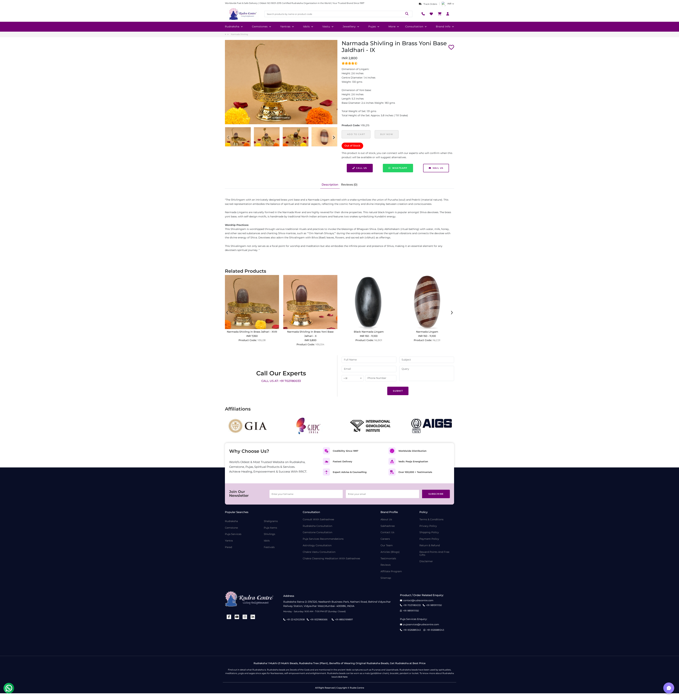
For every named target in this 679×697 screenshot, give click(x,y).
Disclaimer (426, 561)
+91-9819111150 (434, 605)
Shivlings (269, 534)
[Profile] (447, 14)
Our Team (387, 545)
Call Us (361, 168)
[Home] (242, 14)
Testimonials (388, 558)
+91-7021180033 (412, 605)
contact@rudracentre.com (418, 600)
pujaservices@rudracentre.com (421, 624)
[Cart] (439, 14)
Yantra (229, 540)
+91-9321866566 (318, 619)
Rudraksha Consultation (317, 526)
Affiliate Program (391, 571)
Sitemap (386, 577)
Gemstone (231, 527)
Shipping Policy (429, 532)
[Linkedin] (253, 617)
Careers (385, 538)
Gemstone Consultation (317, 532)
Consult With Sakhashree (318, 519)
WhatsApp (399, 168)
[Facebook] (229, 617)
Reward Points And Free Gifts (434, 553)
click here (342, 676)
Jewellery (349, 26)
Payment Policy (429, 538)
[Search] (407, 14)
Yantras (285, 26)
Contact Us (387, 532)
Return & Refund (429, 545)
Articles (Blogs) (390, 552)
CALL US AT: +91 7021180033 (281, 381)
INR (449, 3)
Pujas (372, 26)
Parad (228, 547)
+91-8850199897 (344, 619)
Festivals (269, 547)
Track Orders (430, 4)
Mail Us (438, 168)
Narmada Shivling (239, 34)
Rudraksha (232, 26)
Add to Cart (356, 134)
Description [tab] (330, 184)
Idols (306, 26)
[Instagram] (245, 617)
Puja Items (270, 527)
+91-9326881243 (412, 630)
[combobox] (353, 378)
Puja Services (233, 534)
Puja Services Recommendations (323, 538)
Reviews (386, 564)
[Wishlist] (431, 14)
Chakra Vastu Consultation (319, 552)
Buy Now (386, 134)
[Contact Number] (423, 14)
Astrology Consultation (317, 545)
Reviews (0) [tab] (349, 184)
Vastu (326, 26)
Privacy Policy (428, 526)
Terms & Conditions (431, 519)
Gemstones (260, 26)
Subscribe (436, 494)
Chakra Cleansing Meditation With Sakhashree (331, 558)
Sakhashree (388, 526)
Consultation (414, 26)
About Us (386, 519)
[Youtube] (237, 617)
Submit (398, 391)
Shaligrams (271, 521)
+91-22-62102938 (295, 619)
